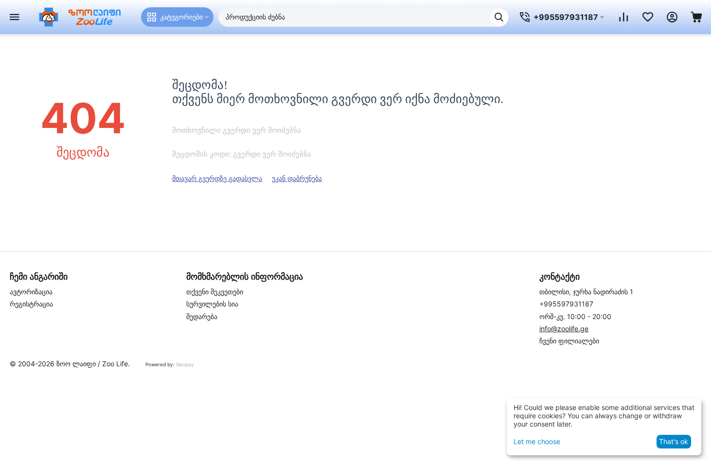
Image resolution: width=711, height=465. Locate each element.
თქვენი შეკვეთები (214, 291)
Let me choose (537, 441)
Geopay (185, 364)
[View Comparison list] (623, 17)
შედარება (201, 316)
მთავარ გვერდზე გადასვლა (217, 178)
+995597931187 (566, 304)
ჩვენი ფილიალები (569, 341)
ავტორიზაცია (31, 291)
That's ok (673, 441)
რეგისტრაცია (31, 304)
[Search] (499, 17)
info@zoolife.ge (563, 328)
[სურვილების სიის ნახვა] (648, 17)
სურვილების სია (212, 304)
